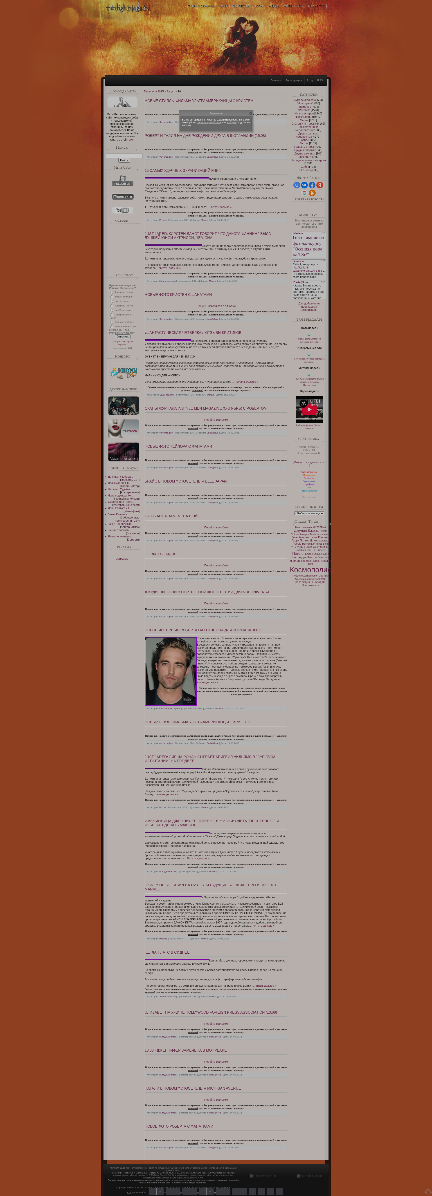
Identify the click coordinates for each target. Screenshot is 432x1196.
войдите (231, 122)
